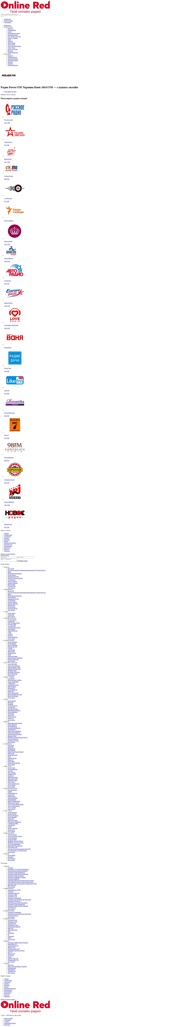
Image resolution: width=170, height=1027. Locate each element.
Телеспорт (11, 936)
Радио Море (11, 629)
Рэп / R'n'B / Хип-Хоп (14, 36)
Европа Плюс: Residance (15, 658)
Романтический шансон (15, 723)
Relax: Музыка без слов (15, 694)
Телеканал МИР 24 (13, 879)
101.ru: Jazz (11, 782)
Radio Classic (11, 796)
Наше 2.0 (10, 760)
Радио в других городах (8, 554)
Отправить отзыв (22, 561)
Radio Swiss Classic (13, 803)
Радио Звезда (12, 575)
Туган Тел (11, 955)
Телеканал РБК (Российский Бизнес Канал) (21, 880)
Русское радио (12, 619)
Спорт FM (11, 615)
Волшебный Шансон (14, 728)
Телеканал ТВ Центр (14, 901)
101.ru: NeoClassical (13, 806)
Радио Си (11, 718)
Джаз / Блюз (11, 44)
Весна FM (11, 715)
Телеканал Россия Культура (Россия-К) (19, 899)
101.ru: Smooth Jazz (13, 783)
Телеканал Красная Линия (16, 875)
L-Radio (10, 648)
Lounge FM (11, 678)
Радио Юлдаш (12, 814)
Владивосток (8, 544)
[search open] (1, 16)
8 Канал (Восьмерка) (14, 926)
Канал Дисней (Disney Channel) (17, 966)
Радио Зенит (11, 613)
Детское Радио (12, 834)
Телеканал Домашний (14, 898)
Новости (10, 28)
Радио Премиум (12, 637)
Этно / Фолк (11, 47)
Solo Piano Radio (13, 798)
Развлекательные (13, 60)
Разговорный (12, 30)
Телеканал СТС (12, 896)
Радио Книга (12, 607)
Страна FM (11, 621)
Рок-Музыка (11, 43)
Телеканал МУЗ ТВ (13, 949)
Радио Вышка (12, 643)
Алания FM (11, 825)
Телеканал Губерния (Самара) (17, 877)
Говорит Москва (13, 583)
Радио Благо (11, 858)
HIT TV (10, 952)
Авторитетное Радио (14, 627)
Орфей (10, 791)
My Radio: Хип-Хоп (14, 672)
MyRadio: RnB (12, 670)
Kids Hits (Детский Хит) (15, 846)
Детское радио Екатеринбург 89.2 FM (19, 849)
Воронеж (7, 551)
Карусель (10, 965)
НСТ (9, 931)
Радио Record (12, 653)
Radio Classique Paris (14, 801)
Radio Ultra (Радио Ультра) (16, 752)
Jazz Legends (11, 772)
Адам (9, 632)
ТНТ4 (9, 938)
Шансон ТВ (11, 947)
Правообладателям (10, 1023)
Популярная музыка (14, 33)
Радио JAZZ (11, 768)
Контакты (7, 1024)
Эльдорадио (11, 707)
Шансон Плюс (12, 736)
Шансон (10, 41)
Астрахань (7, 536)
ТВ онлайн (7, 22)
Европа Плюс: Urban (14, 667)
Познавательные (13, 59)
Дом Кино (11, 933)
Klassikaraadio (12, 799)
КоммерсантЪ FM (13, 576)
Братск (6, 541)
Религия (10, 51)
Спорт (10, 32)
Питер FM (11, 745)
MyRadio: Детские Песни (15, 841)
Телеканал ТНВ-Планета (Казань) (18, 874)
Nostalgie (10, 704)
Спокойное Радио (13, 685)
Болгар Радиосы (13, 820)
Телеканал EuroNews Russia (16, 950)
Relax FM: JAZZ (13, 779)
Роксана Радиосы (13, 815)
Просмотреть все (13, 52)
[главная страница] (25, 13)
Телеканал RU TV (13, 946)
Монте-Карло (12, 686)
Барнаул (6, 538)
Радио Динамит (12, 642)
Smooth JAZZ (12, 774)
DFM (9, 654)
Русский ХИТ (12, 624)
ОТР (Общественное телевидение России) (20, 882)
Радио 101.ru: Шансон (14, 731)
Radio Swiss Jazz (13, 777)
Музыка (10, 62)
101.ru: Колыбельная (14, 844)
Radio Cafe (11, 753)
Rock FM (10, 747)
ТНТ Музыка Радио (14, 623)
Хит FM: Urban (12, 664)
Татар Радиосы (12, 812)
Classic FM (11, 795)
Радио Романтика (13, 693)
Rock (9, 756)
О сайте (6, 1021)
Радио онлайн (8, 21)
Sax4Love (11, 776)
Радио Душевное (13, 739)
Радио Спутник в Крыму (15, 578)
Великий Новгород (10, 543)
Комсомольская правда (15, 573)
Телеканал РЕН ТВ (13, 893)
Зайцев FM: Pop (12, 631)
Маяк (9, 572)
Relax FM (10, 691)
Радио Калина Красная (15, 734)
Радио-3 (10, 635)
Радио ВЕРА (11, 855)
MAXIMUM (11, 750)
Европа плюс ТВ (13, 958)
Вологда (6, 549)
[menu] (3, 16)
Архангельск (8, 535)
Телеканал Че (12, 907)
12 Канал (10, 868)
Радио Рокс (11, 761)
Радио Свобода (12, 581)
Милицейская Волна (14, 710)
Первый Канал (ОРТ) (14, 890)
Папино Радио (12, 758)
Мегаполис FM (12, 647)
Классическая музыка (14, 46)
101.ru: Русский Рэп (14, 666)
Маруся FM (11, 651)
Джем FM (11, 713)
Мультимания (12, 968)
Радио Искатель (12, 755)
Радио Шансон (12, 725)
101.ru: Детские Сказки (15, 836)
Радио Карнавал (13, 712)
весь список (11, 588)
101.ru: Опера (12, 807)
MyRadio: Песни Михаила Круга (18, 737)
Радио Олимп (12, 717)
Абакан (6, 533)
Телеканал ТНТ (12, 895)
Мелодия (10, 702)
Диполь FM (11, 650)
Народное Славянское (14, 822)
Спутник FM (12, 586)
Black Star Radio (12, 674)
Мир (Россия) (12, 885)
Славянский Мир (13, 823)
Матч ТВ (10, 928)
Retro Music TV (12, 944)
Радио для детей (13, 49)
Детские (10, 63)
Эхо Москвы (11, 580)
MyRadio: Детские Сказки (15, 842)
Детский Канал (12, 838)
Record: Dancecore (13, 659)
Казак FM (11, 819)
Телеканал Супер (13, 925)
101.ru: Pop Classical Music (15, 804)
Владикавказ (8, 546)
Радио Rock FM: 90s (14, 763)
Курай (10, 826)
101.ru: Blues (11, 785)
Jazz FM (10, 771)
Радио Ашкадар (12, 828)
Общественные (12, 57)
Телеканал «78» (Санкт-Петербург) (18, 869)
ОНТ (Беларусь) (12, 930)
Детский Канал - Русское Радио (17, 850)
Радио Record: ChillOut (14, 680)
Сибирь (10, 634)
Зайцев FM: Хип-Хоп (14, 669)
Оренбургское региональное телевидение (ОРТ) (22, 883)
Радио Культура (12, 608)
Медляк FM (11, 688)
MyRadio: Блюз (12, 780)
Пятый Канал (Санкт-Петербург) (18, 871)
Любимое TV (12, 971)
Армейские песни (13, 740)
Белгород (7, 540)
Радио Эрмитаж (12, 769)
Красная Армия (12, 656)
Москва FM (11, 584)
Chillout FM (11, 683)
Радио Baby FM (12, 847)
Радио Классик (12, 790)
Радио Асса (11, 830)
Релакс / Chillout (12, 38)
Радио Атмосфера (13, 682)
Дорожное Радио (13, 709)
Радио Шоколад (12, 690)
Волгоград (7, 547)
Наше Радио (11, 748)
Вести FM (11, 568)
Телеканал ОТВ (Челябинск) (16, 872)
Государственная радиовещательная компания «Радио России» (27, 570)
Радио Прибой (12, 817)
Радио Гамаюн (12, 839)
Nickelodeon (11, 969)
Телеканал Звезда (13, 915)
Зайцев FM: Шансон (14, 733)
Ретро (9, 40)
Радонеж (10, 857)
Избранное (7, 19)
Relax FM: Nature (13, 696)
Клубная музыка (13, 35)
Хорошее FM (12, 729)
